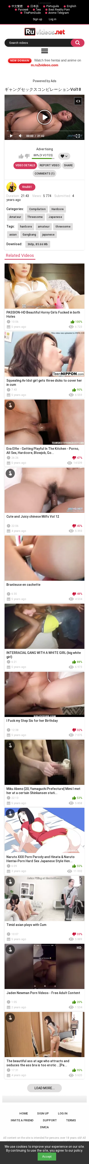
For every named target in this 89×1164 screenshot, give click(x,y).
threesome (63, 226)
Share (68, 165)
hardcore (26, 226)
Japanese (55, 217)
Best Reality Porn (59, 9)
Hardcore (58, 209)
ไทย (38, 9)
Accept (47, 1156)
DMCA (44, 1127)
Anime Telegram (58, 12)
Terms (71, 1120)
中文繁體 (17, 6)
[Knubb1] (11, 187)
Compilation (37, 209)
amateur (44, 226)
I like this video (21, 156)
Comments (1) (45, 173)
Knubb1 (27, 187)
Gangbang (29, 234)
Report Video (50, 165)
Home (23, 1113)
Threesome (35, 217)
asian (13, 234)
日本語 (34, 6)
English (71, 6)
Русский (23, 9)
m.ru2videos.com (44, 65)
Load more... (44, 1088)
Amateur (15, 217)
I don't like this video (27, 156)
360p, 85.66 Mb (38, 244)
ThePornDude (32, 12)
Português (52, 6)
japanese (48, 234)
